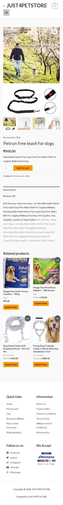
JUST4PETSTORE (27, 5)
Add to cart (23, 168)
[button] (55, 32)
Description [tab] (9, 189)
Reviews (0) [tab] (9, 196)
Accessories (9, 137)
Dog (18, 137)
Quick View (11, 307)
